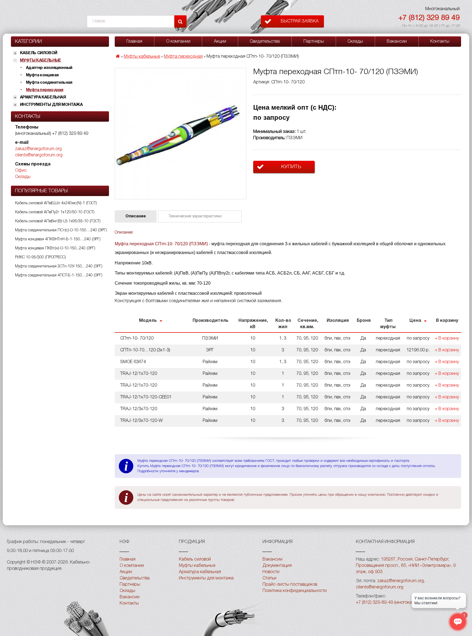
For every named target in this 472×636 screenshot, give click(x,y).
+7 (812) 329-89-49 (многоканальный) (393, 603)
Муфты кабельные (40, 60)
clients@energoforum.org (39, 155)
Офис (21, 171)
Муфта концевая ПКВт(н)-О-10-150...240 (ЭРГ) (55, 248)
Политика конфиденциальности (294, 591)
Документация (277, 566)
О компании (178, 41)
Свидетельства (265, 41)
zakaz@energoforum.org (38, 149)
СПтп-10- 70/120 (137, 338)
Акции (220, 41)
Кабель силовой (38, 53)
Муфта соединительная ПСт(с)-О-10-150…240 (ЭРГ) (61, 230)
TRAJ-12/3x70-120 (138, 409)
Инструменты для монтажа (51, 105)
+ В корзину (447, 338)
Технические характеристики (195, 216)
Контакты (439, 41)
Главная (134, 41)
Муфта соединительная (49, 82)
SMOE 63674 (133, 362)
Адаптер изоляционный (49, 68)
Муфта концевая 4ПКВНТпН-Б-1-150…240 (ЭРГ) (58, 239)
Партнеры (313, 41)
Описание (135, 216)
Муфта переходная (44, 90)
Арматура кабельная (43, 97)
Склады (23, 177)
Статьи (269, 578)
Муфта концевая (42, 75)
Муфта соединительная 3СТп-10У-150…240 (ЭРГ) (58, 266)
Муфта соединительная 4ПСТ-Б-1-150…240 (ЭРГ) (58, 275)
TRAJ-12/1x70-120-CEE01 (146, 397)
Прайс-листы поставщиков (289, 585)
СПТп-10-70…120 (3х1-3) (145, 350)
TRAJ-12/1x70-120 (138, 374)
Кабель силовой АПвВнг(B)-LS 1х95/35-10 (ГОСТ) (58, 221)
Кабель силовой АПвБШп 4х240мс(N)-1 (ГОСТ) (56, 203)
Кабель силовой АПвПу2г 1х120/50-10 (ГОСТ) (55, 212)
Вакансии (397, 41)
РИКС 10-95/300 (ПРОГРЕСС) (40, 257)
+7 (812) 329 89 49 (429, 18)
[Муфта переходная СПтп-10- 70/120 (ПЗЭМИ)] (180, 133)
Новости (270, 572)
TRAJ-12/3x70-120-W (141, 421)
